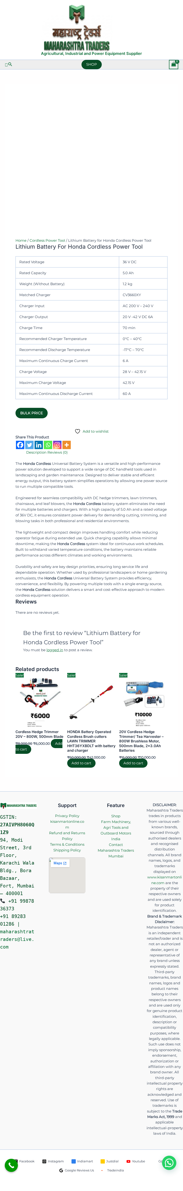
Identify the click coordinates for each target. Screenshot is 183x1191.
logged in (54, 650)
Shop (115, 816)
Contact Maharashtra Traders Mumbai (116, 850)
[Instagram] (57, 445)
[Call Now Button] (11, 1165)
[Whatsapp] (48, 445)
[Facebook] (20, 445)
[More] (66, 445)
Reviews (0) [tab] (57, 452)
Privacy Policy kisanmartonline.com (67, 821)
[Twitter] (29, 445)
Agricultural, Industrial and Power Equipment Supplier (91, 53)
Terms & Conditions (67, 844)
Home (20, 240)
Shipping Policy (67, 850)
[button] (8, 64)
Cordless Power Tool (47, 240)
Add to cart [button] (81, 763)
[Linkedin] (39, 445)
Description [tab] (36, 452)
